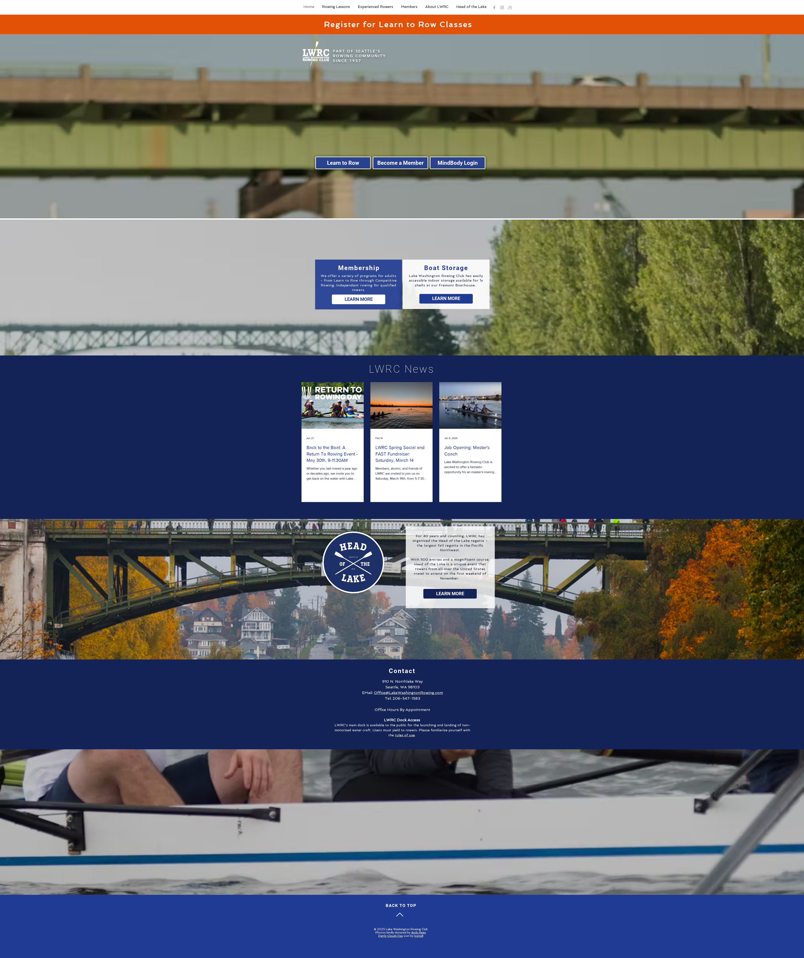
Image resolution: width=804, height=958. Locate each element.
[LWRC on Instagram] (502, 7)
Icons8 (418, 935)
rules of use (405, 735)
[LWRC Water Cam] (510, 7)
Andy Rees (418, 932)
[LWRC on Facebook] (494, 7)
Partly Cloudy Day (390, 935)
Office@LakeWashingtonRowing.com (408, 692)
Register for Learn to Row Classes (398, 24)
